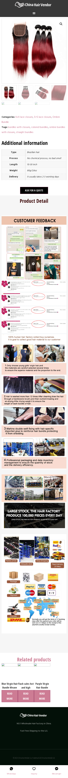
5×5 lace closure (42, 117)
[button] (34, 13)
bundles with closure (19, 127)
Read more (10, 696)
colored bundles (39, 127)
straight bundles (24, 132)
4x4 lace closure (24, 117)
